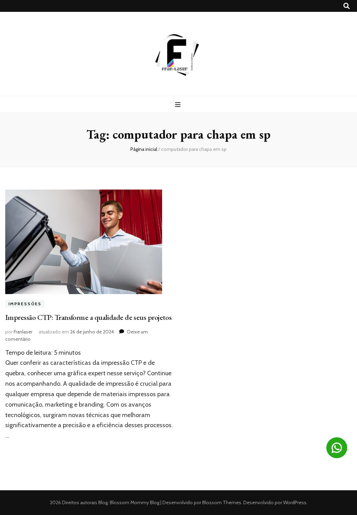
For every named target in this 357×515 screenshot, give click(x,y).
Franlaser (23, 332)
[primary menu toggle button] (178, 104)
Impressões (24, 303)
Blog (103, 502)
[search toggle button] (346, 6)
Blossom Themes (221, 502)
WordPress (294, 502)
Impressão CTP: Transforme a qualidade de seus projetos (88, 317)
